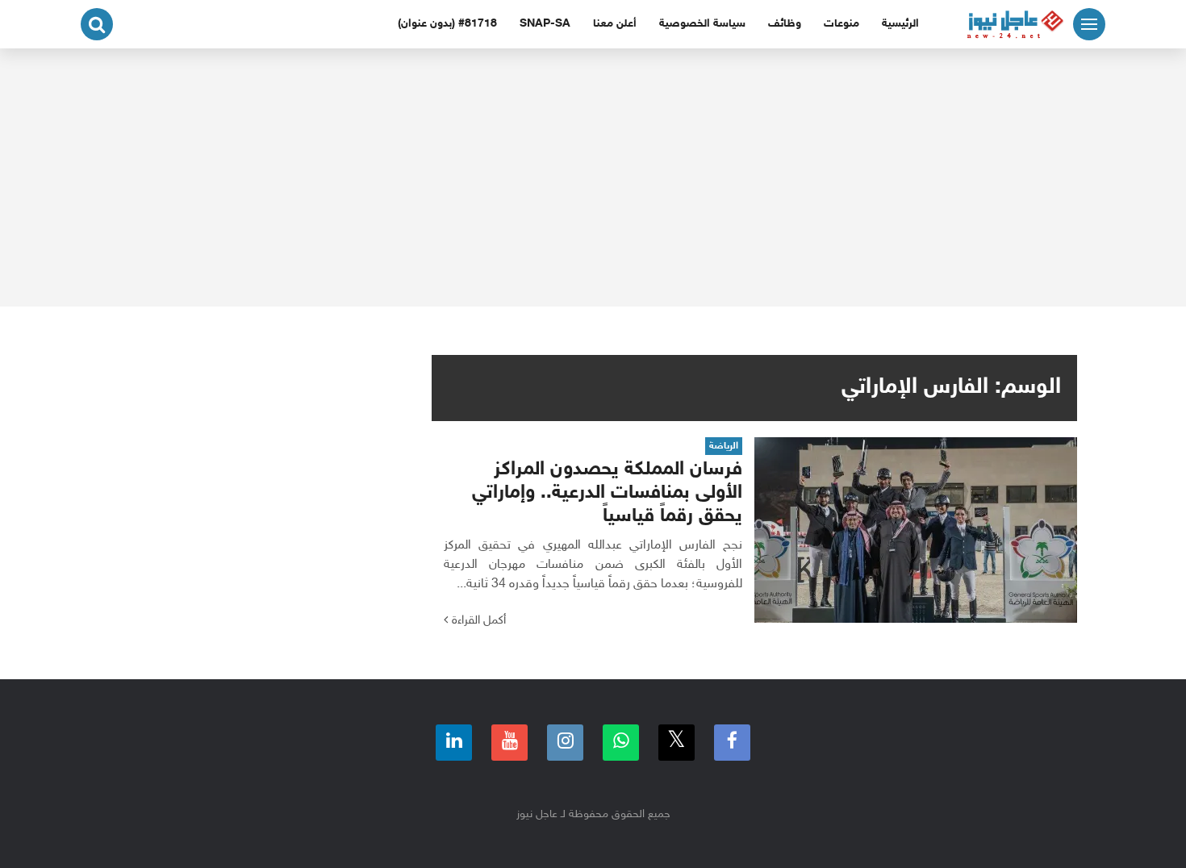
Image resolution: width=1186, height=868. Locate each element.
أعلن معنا (615, 24)
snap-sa (545, 24)
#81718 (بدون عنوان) (447, 24)
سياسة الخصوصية (702, 24)
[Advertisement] (593, 177)
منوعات (841, 24)
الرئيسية (900, 24)
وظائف (784, 24)
